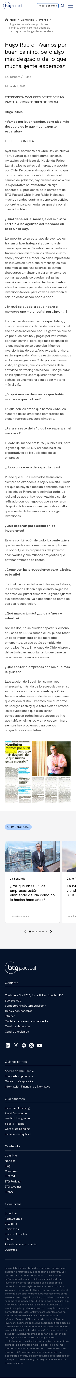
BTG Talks (11, 1223)
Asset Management (17, 1113)
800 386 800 (13, 1000)
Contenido (27, 19)
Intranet (10, 1016)
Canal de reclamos (17, 1031)
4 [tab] (39, 931)
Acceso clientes (48, 5)
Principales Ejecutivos (19, 1076)
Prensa (43, 19)
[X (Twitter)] (16, 1045)
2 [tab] (33, 931)
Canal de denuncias (17, 1026)
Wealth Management (18, 1118)
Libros (9, 1239)
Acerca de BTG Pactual (19, 1071)
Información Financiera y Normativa (27, 1086)
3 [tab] (36, 931)
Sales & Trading (15, 1123)
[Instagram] (32, 1045)
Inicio (12, 19)
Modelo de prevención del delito (26, 1021)
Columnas (11, 1171)
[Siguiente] (51, 931)
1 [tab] (30, 931)
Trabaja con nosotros (18, 1010)
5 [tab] (43, 931)
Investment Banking (17, 1108)
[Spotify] (24, 1045)
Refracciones (13, 1218)
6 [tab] (46, 931)
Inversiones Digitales (18, 1134)
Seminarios (12, 1229)
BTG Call (10, 1176)
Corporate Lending (17, 1128)
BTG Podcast (13, 1181)
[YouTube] (39, 1045)
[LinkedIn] (8, 1045)
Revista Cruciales (16, 1234)
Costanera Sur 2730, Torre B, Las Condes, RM (34, 995)
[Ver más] (38, 772)
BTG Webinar (13, 1186)
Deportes (11, 1249)
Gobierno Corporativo (19, 1081)
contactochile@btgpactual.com (25, 1005)
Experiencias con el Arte (20, 1244)
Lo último (11, 1155)
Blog (8, 1165)
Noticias (10, 1160)
